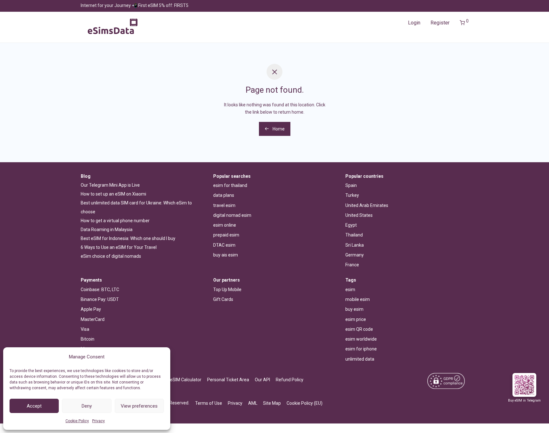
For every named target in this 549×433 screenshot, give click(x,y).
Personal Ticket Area (228, 379)
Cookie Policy (77, 421)
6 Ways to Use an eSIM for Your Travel (119, 247)
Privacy (98, 421)
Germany (354, 254)
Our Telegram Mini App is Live (110, 185)
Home (278, 128)
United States (359, 215)
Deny (87, 406)
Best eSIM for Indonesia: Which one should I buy (128, 238)
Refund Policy (289, 379)
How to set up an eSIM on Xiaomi (113, 194)
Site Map (272, 403)
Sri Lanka (354, 245)
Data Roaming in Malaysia (106, 229)
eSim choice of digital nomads (111, 256)
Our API (262, 379)
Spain (351, 185)
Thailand (354, 234)
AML (252, 403)
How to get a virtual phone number (115, 220)
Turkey (352, 195)
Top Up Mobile (227, 289)
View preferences (139, 406)
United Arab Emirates (366, 205)
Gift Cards (223, 299)
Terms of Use (208, 403)
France (352, 264)
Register (440, 23)
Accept (34, 406)
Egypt (351, 225)
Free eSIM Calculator (180, 379)
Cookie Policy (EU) (304, 403)
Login (414, 23)
